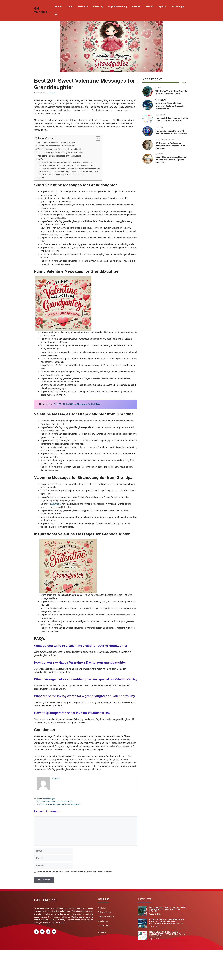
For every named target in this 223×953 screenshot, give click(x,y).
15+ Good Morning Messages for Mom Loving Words (58, 804)
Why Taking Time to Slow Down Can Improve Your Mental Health (167, 909)
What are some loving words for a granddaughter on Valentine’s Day (70, 171)
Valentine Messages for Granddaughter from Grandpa (60, 152)
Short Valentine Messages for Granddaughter (56, 142)
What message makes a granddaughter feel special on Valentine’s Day (71, 168)
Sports (162, 6)
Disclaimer (103, 921)
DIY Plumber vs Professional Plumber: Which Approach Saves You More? (170, 146)
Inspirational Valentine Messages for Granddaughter (59, 156)
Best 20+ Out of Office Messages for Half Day (77, 404)
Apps (70, 6)
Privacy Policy (104, 912)
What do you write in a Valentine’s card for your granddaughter (67, 162)
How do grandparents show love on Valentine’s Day (63, 174)
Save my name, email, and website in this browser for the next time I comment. (75, 872)
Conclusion (42, 177)
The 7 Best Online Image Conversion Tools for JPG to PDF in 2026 (167, 934)
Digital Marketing (117, 6)
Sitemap (102, 932)
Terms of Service (106, 917)
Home (58, 6)
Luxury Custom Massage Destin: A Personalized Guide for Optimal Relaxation (170, 159)
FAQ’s (40, 159)
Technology (177, 6)
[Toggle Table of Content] (97, 138)
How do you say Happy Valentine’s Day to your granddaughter (67, 165)
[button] (56, 14)
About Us (102, 908)
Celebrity (98, 6)
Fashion (136, 6)
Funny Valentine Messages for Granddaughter (56, 146)
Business (83, 6)
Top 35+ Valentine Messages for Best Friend (55, 801)
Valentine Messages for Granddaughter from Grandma (60, 149)
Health (149, 6)
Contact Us (103, 925)
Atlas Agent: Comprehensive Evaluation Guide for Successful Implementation (169, 106)
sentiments (55, 504)
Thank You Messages (46, 799)
